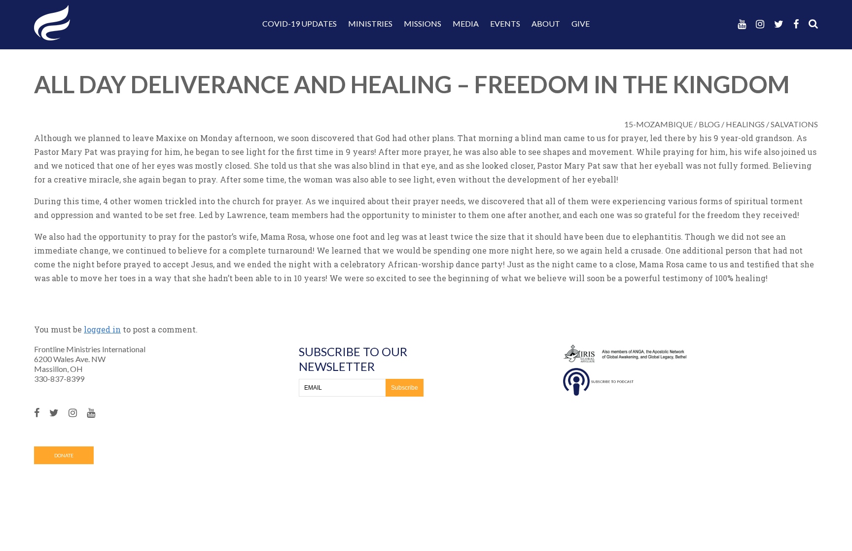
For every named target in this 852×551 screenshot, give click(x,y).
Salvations (794, 124)
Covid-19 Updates (299, 23)
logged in (102, 329)
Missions (422, 23)
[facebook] (796, 24)
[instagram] (760, 24)
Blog (709, 124)
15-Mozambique (658, 124)
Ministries (370, 23)
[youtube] (742, 24)
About (546, 23)
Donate (63, 455)
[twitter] (778, 24)
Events (505, 23)
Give (580, 23)
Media (466, 23)
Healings (745, 124)
